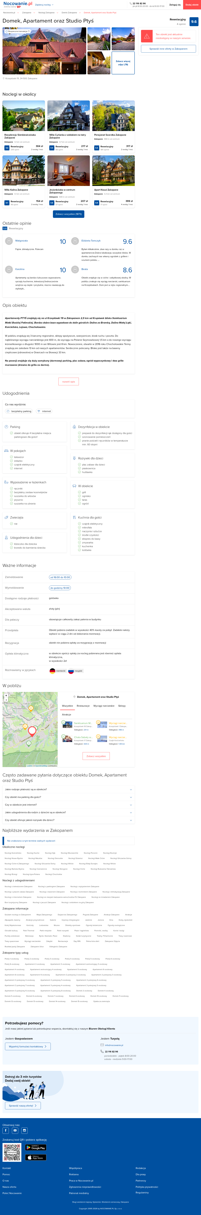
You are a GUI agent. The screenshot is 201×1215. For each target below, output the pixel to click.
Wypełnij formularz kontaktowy (26, 1046)
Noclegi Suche (33, 853)
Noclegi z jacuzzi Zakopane (44, 902)
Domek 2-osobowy (84, 990)
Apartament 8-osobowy (14, 974)
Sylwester (97, 1202)
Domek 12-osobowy (13, 1001)
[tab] (67, 705)
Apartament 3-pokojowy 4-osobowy (55, 985)
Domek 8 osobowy (77, 996)
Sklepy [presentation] (122, 705)
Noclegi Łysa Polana (31, 874)
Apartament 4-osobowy (14, 969)
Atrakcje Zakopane (112, 914)
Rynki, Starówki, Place (48, 936)
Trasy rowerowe (125, 936)
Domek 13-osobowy (35, 1001)
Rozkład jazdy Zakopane (15, 946)
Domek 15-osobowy (79, 1001)
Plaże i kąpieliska (81, 930)
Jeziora (101, 920)
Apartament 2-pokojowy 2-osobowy (71, 974)
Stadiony (66, 936)
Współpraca (75, 1168)
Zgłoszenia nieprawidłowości (85, 1187)
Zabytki (49, 941)
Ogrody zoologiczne (116, 925)
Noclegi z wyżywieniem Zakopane (85, 886)
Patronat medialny (79, 1193)
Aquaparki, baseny (12, 920)
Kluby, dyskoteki (125, 920)
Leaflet (29, 765)
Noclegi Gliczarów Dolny (45, 863)
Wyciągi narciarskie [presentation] (103, 705)
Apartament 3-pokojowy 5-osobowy (91, 985)
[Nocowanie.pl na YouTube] (15, 1131)
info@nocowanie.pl (114, 1045)
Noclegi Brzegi (11, 874)
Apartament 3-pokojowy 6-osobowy (20, 990)
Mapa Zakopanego (44, 914)
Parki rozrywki (63, 930)
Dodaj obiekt (192, 4)
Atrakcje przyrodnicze (35, 920)
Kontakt (7, 1168)
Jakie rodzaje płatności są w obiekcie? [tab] (26, 789)
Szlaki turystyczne (83, 936)
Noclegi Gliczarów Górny (120, 858)
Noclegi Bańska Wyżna (14, 869)
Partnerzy (141, 1180)
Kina (111, 920)
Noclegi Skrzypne (60, 869)
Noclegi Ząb (50, 853)
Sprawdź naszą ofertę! (21, 1105)
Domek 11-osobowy (121, 996)
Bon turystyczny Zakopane (16, 902)
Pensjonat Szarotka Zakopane (110, 135)
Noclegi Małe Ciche (96, 858)
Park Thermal (28, 930)
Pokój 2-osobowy (31, 958)
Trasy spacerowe (12, 941)
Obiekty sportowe (72, 925)
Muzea (57, 925)
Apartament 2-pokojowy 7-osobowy (20, 985)
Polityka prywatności (147, 1187)
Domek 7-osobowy (55, 996)
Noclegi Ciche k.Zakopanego (17, 863)
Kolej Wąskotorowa (13, 925)
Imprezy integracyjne (70, 920)
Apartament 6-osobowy (102, 969)
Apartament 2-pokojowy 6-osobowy (91, 980)
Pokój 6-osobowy (113, 958)
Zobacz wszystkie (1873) (69, 214)
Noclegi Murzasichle (69, 853)
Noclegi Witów (67, 863)
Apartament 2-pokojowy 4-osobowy (20, 980)
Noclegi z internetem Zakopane (18, 897)
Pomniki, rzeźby (101, 930)
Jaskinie (88, 920)
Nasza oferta (9, 1187)
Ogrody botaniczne (94, 925)
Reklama (74, 1174)
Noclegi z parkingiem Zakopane (51, 886)
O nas (6, 1180)
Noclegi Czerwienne (38, 869)
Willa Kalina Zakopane (16, 190)
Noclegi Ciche (79, 869)
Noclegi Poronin (91, 853)
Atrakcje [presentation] (66, 714)
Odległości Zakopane (58, 946)
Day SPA (77, 941)
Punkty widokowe (12, 936)
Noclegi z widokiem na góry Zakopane (78, 902)
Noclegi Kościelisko (13, 853)
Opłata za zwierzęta (101, 1001)
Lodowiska (43, 925)
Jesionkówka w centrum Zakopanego (62, 191)
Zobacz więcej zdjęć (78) (123, 63)
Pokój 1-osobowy (12, 958)
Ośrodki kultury (11, 930)
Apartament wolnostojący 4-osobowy (46, 969)
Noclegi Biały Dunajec (88, 863)
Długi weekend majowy (82, 1202)
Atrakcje (128, 914)
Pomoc (6, 1174)
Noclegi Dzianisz (75, 858)
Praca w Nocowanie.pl (81, 1180)
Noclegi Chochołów (53, 874)
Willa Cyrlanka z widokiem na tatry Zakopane (67, 136)
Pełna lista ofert (92, 941)
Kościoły (30, 925)
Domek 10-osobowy (98, 996)
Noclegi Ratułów (35, 858)
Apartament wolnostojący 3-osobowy (91, 964)
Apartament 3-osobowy (60, 964)
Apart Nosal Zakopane (106, 190)
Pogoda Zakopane (90, 914)
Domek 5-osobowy (13, 996)
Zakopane (32, 78)
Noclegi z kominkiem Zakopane (83, 891)
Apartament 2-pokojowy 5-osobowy (56, 980)
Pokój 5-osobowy (92, 958)
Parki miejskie (46, 930)
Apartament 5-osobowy (77, 969)
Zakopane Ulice (37, 946)
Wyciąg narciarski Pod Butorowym (127, 737)
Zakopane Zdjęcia (112, 941)
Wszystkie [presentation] (67, 705)
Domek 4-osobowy (106, 990)
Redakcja (141, 1168)
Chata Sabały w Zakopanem (89, 737)
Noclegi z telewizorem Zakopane (19, 886)
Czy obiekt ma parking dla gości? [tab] (23, 797)
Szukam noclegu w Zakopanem (18, 914)
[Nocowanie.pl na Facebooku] (6, 1131)
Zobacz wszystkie (96, 756)
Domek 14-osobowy (57, 1001)
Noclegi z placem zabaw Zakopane (19, 891)
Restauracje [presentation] (83, 705)
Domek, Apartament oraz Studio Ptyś (48, 20)
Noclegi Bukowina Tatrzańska (103, 869)
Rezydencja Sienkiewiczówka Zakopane (20, 136)
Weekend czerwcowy (111, 1202)
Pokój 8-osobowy (12, 964)
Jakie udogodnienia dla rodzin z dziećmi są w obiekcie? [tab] (35, 812)
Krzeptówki (10, 78)
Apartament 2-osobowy (35, 964)
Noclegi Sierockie (55, 858)
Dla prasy (141, 1174)
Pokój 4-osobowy (72, 958)
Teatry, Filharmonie (105, 936)
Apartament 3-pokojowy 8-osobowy (56, 990)
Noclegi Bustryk (110, 853)
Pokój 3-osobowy (52, 958)
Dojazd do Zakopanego (67, 914)
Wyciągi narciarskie (32, 941)
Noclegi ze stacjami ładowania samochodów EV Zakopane (61, 897)
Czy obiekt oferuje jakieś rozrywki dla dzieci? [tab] (29, 820)
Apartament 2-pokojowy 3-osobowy (106, 974)
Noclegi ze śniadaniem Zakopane (106, 897)
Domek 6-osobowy (34, 996)
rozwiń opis (68, 381)
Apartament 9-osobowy (40, 974)
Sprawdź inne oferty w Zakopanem (168, 48)
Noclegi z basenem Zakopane (52, 891)
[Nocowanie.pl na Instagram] (24, 1131)
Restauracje (63, 941)
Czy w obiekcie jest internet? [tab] (21, 804)
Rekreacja (29, 936)
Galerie (53, 920)
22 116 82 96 (139, 3)
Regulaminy (142, 1192)
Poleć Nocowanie (12, 1193)
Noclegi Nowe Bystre (14, 858)
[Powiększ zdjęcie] (98, 38)
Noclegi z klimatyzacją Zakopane (116, 891)
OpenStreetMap (41, 765)
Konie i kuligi (118, 930)
